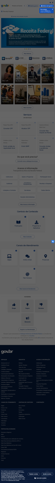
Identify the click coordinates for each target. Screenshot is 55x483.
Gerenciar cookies (41, 478)
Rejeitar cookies (33, 474)
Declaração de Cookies (13, 480)
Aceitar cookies (47, 474)
